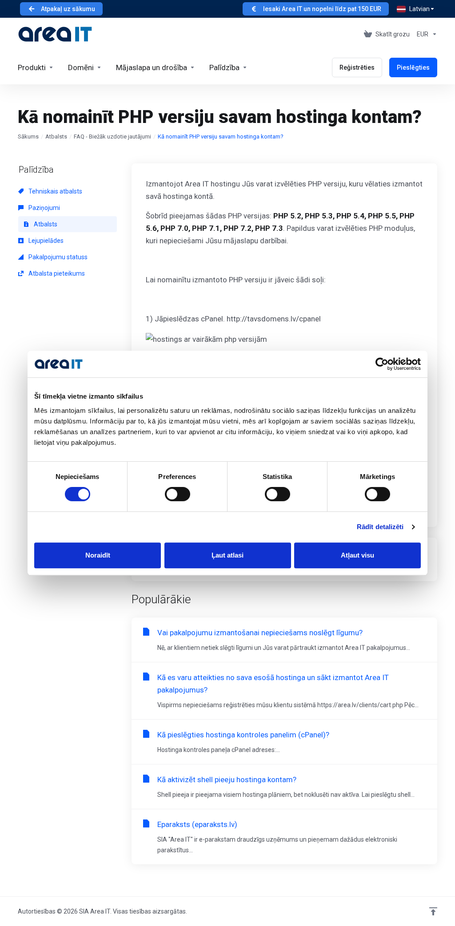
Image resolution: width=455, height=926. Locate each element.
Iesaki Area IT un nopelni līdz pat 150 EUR (322, 8)
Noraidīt (97, 555)
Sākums (28, 136)
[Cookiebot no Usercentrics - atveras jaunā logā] (382, 364)
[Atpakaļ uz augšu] (433, 911)
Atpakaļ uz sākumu (68, 8)
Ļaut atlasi (227, 555)
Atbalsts (56, 136)
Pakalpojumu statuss (57, 257)
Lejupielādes (45, 240)
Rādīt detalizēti (380, 526)
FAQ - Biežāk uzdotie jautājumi (112, 136)
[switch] (177, 494)
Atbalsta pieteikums (56, 273)
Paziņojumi (43, 207)
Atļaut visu (357, 555)
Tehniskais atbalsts (54, 191)
